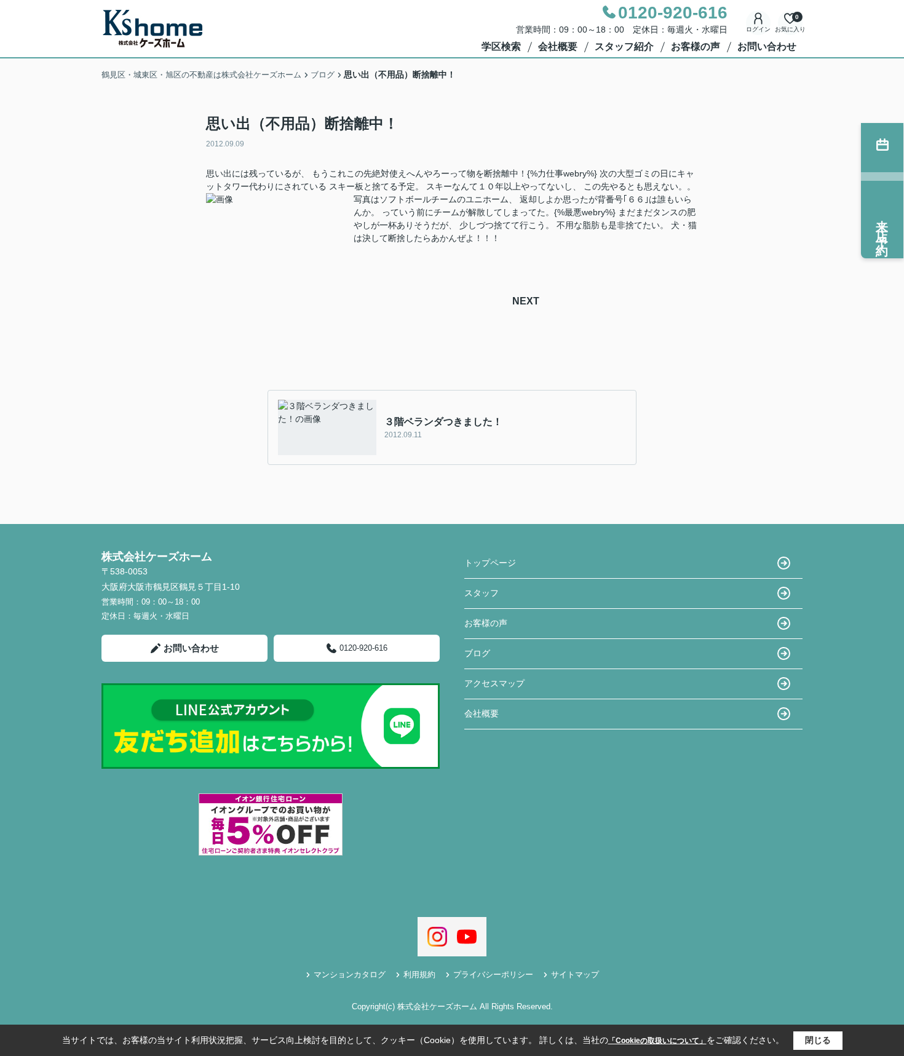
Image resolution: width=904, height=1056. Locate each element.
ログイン (758, 29)
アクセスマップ (494, 683)
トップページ (490, 563)
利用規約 (419, 974)
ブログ (477, 653)
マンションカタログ (350, 974)
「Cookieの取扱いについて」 (657, 1040)
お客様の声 (695, 46)
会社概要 (557, 46)
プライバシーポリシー (493, 974)
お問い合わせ (766, 46)
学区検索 (501, 46)
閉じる (818, 1040)
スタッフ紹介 (624, 46)
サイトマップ (575, 974)
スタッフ (481, 593)
